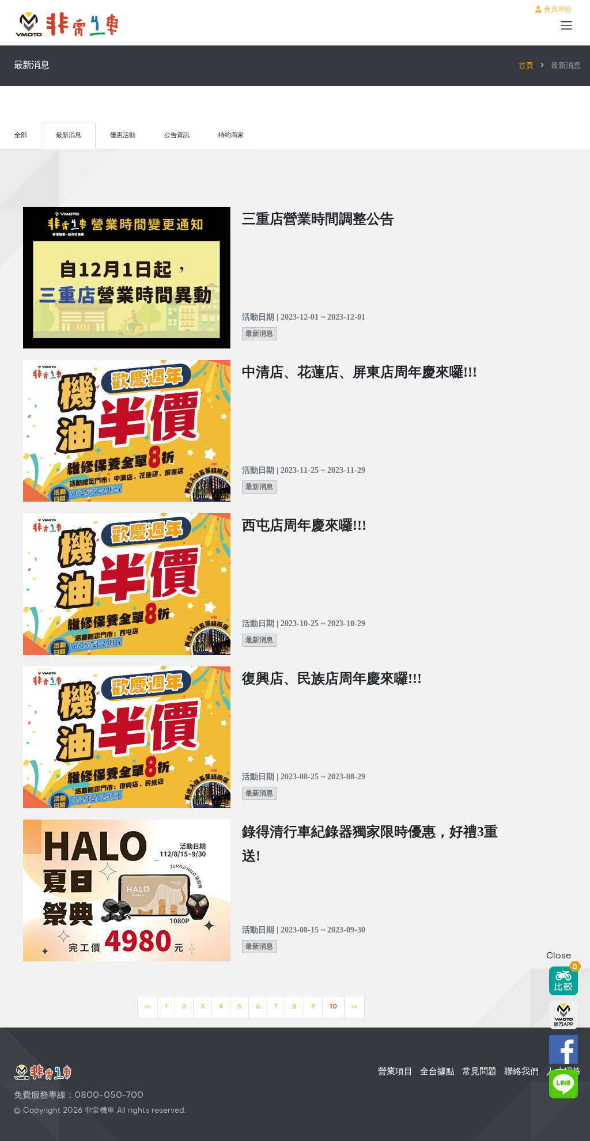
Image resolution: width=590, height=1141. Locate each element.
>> (354, 1007)
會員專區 (557, 9)
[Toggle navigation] (566, 25)
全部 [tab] (20, 135)
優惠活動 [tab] (122, 135)
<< (147, 1007)
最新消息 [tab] (68, 135)
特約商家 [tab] (231, 135)
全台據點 (437, 1072)
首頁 (526, 66)
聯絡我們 (521, 1072)
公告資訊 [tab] (177, 135)
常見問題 (479, 1072)
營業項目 (395, 1072)
